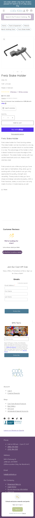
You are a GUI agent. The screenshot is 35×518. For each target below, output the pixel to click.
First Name (8, 291)
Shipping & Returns (14, 484)
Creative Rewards (14, 393)
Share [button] (5, 189)
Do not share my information (18, 489)
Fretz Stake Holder (24, 29)
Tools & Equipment (15, 25)
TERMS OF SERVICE (11, 347)
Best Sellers (11, 406)
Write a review (23, 92)
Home (4, 25)
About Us (11, 492)
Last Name (8, 297)
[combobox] (17, 17)
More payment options (17, 134)
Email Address (10, 285)
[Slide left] (13, 72)
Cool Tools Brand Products (17, 403)
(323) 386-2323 (13, 449)
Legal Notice (12, 487)
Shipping (3, 98)
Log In (10, 391)
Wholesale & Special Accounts (18, 411)
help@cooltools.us (10, 474)
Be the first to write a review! (12, 252)
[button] (4, 11)
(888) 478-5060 (13, 447)
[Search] (29, 17)
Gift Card (11, 409)
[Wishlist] (27, 11)
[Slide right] (22, 72)
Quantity (3, 114)
